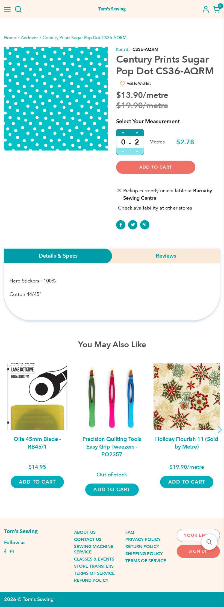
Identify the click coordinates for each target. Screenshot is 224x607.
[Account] (205, 9)
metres (157, 142)
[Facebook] (120, 224)
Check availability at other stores (155, 208)
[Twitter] (132, 224)
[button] (209, 542)
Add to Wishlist (139, 83)
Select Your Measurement (148, 121)
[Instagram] (12, 552)
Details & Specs (58, 256)
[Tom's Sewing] (112, 9)
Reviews (166, 256)
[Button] (18, 9)
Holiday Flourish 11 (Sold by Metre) (186, 442)
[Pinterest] (144, 224)
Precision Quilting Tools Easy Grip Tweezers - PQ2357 (111, 446)
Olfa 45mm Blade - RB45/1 (37, 442)
